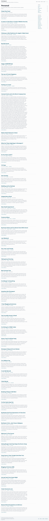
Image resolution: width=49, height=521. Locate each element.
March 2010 (39, 27)
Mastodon (46, 518)
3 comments (10, 292)
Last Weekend (5, 238)
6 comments (11, 490)
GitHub (41, 518)
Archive (42, 1)
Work (9, 144)
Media (39, 11)
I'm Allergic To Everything (8, 281)
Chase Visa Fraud (5, 11)
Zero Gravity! (4, 175)
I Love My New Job (6, 371)
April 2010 (39, 26)
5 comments (14, 218)
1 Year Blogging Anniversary (8, 304)
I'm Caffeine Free (5, 360)
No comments (10, 12)
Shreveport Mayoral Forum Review (10, 349)
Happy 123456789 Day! (7, 64)
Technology (10, 34)
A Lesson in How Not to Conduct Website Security (14, 21)
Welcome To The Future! (7, 433)
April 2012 (39, 21)
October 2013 (39, 19)
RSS (38, 518)
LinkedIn (43, 518)
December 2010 (40, 25)
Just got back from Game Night (9, 477)
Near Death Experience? (7, 207)
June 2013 (39, 20)
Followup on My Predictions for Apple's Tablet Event (15, 33)
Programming (40, 8)
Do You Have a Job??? (6, 154)
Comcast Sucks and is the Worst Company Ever (13, 94)
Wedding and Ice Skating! (8, 186)
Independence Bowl (6, 196)
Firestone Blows (5, 217)
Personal (7, 12)
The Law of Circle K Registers (8, 74)
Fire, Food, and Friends (7, 248)
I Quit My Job (4, 381)
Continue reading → (3, 18)
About (39, 1)
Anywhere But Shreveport (8, 291)
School (11, 208)
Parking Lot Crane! (6, 84)
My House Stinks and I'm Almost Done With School (14, 227)
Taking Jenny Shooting (7, 259)
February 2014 (40, 18)
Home (37, 1)
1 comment (14, 34)
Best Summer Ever (6, 270)
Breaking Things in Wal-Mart (8, 392)
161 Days (3, 165)
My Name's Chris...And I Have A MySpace (12, 423)
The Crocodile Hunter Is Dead (9, 315)
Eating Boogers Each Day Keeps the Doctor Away (14, 444)
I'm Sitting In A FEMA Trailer (8, 327)
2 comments (10, 95)
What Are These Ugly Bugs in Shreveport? (12, 143)
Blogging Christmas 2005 (7, 467)
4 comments (14, 208)
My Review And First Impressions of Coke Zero (13, 412)
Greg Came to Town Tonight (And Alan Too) (12, 455)
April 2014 (39, 17)
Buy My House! (5, 43)
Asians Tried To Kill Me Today (8, 338)
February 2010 (40, 28)
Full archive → (40, 12)
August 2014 (39, 16)
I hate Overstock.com (7, 489)
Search (44, 1)
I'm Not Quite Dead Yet (7, 402)
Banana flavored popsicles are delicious (11, 505)
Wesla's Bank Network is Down (9, 133)
